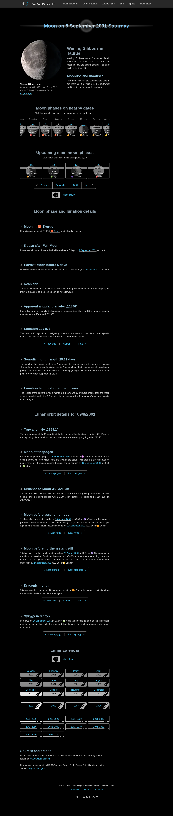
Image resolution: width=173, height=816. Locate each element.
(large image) (26, 93)
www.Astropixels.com (40, 759)
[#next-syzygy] (21, 616)
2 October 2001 (93, 269)
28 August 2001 (63, 519)
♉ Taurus (55, 231)
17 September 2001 (42, 621)
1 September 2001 (61, 456)
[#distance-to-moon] (21, 489)
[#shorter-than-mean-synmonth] (21, 388)
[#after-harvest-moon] (21, 265)
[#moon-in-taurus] (21, 226)
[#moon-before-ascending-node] (21, 514)
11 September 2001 (75, 526)
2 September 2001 (88, 250)
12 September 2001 (41, 563)
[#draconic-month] (21, 585)
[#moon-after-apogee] (21, 452)
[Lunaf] (38, 4)
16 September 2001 (91, 463)
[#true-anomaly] (21, 429)
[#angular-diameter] (21, 306)
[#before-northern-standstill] (21, 548)
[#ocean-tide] (21, 284)
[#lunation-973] (21, 329)
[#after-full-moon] (21, 245)
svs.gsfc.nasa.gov (36, 768)
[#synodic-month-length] (21, 359)
